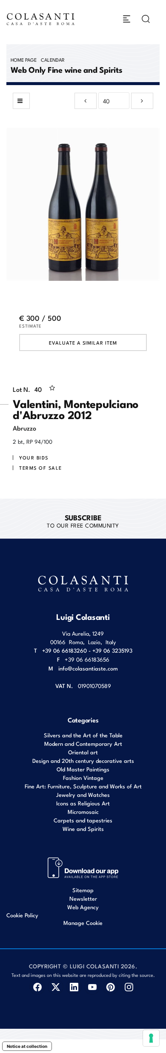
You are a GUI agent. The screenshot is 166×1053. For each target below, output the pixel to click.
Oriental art (83, 752)
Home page (24, 59)
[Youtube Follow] (92, 987)
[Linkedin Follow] (74, 987)
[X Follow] (55, 987)
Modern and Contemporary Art (83, 743)
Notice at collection (27, 1046)
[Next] (142, 101)
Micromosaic (83, 812)
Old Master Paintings (83, 769)
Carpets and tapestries (83, 820)
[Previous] (85, 101)
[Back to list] (21, 101)
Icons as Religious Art (83, 803)
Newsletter (83, 898)
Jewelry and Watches (83, 794)
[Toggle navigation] (126, 18)
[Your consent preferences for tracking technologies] (151, 1038)
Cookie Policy (22, 915)
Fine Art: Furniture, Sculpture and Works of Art (83, 786)
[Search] (145, 18)
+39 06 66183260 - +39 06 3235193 (87, 650)
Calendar (53, 59)
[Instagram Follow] (129, 987)
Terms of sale (40, 467)
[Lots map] (83, 867)
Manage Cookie (83, 923)
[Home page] (40, 18)
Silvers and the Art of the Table (83, 735)
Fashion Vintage (83, 777)
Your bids (34, 457)
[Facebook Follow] (37, 987)
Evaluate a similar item (83, 342)
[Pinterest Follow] (110, 987)
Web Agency (83, 907)
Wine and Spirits (83, 829)
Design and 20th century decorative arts (83, 760)
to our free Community (83, 521)
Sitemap (83, 890)
